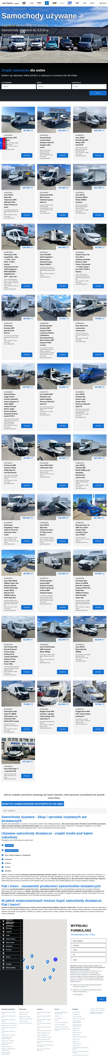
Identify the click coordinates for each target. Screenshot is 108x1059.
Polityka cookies (60, 1024)
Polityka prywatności (61, 1022)
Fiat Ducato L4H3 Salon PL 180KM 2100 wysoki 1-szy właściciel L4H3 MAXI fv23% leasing (11, 716)
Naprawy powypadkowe (79, 1037)
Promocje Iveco (24, 1012)
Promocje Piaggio (24, 1016)
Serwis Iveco (76, 1028)
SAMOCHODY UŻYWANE (7, 1040)
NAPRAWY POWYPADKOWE (44, 1030)
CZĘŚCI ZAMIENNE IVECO (43, 1032)
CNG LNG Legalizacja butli (80, 1055)
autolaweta (9, 845)
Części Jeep (75, 1045)
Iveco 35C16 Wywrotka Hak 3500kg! (81, 649)
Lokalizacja (76, 82)
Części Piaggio (76, 1043)
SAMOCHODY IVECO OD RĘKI (9, 1025)
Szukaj (98, 93)
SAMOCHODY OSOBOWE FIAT (9, 1023)
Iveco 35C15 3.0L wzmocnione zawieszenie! (82, 328)
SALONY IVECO (76, 1012)
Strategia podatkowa (61, 1026)
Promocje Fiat (23, 1014)
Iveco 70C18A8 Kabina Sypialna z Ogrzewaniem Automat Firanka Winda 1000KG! (46, 259)
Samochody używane (78, 1018)
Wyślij (101, 999)
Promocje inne (23, 1021)
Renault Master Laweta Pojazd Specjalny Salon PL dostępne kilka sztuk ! (47, 142)
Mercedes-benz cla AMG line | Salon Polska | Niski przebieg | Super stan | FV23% (82, 530)
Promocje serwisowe (25, 1018)
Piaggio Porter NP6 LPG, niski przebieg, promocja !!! (83, 714)
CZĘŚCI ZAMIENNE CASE (43, 1039)
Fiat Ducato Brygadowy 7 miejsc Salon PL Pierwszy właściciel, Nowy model (11, 530)
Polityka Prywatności (75, 981)
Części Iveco (76, 1039)
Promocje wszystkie (25, 1023)
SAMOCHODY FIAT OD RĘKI (8, 1035)
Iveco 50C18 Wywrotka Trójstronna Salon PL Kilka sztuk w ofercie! (46, 530)
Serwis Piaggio (77, 1032)
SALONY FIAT (75, 1014)
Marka (39, 82)
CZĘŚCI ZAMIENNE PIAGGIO (44, 1037)
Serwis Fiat (75, 1030)
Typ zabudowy (6, 82)
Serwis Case (76, 1034)
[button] (32, 967)
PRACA (56, 1020)
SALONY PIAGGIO (77, 1016)
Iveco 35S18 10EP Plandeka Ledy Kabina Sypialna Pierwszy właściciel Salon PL (47, 399)
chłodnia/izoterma (12, 850)
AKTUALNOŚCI (58, 1018)
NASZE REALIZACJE (6, 1046)
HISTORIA (57, 1016)
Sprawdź (27, 155)
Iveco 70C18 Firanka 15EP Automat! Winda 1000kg (47, 649)
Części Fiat (75, 1041)
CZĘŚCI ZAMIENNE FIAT (43, 1035)
